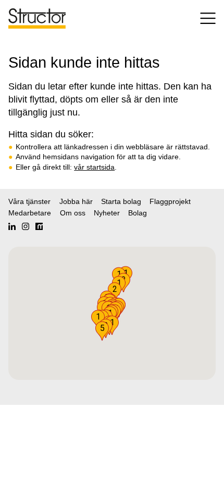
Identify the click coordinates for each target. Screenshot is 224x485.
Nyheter (107, 213)
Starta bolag (121, 201)
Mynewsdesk (39, 226)
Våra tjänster (29, 201)
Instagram (25, 226)
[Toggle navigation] (200, 18)
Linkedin (12, 226)
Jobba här (76, 201)
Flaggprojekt (170, 201)
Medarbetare (29, 213)
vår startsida (94, 167)
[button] (102, 331)
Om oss (72, 213)
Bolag (137, 213)
